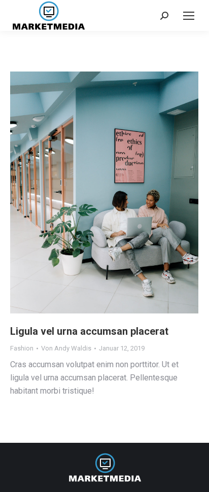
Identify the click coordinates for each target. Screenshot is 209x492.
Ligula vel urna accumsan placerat (89, 331)
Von (66, 348)
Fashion (21, 348)
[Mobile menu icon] (189, 16)
